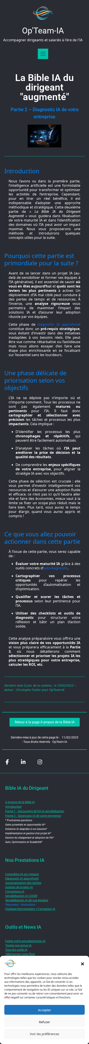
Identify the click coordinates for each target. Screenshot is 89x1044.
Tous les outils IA (16, 949)
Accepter (44, 1010)
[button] (82, 963)
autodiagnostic (55, 568)
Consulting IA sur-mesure (22, 874)
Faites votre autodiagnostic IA (25, 941)
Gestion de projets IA (19, 887)
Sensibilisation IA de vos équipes (26, 900)
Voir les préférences (44, 1034)
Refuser (44, 1022)
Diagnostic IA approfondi (21, 878)
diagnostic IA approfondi (57, 324)
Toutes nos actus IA (18, 945)
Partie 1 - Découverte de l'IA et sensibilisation (34, 811)
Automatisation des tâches (23, 883)
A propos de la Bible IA (20, 802)
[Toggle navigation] (43, 54)
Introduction (13, 806)
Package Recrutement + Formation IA (30, 909)
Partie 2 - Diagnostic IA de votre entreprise (33, 816)
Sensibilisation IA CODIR (21, 896)
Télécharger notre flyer (20, 954)
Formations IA (14, 891)
